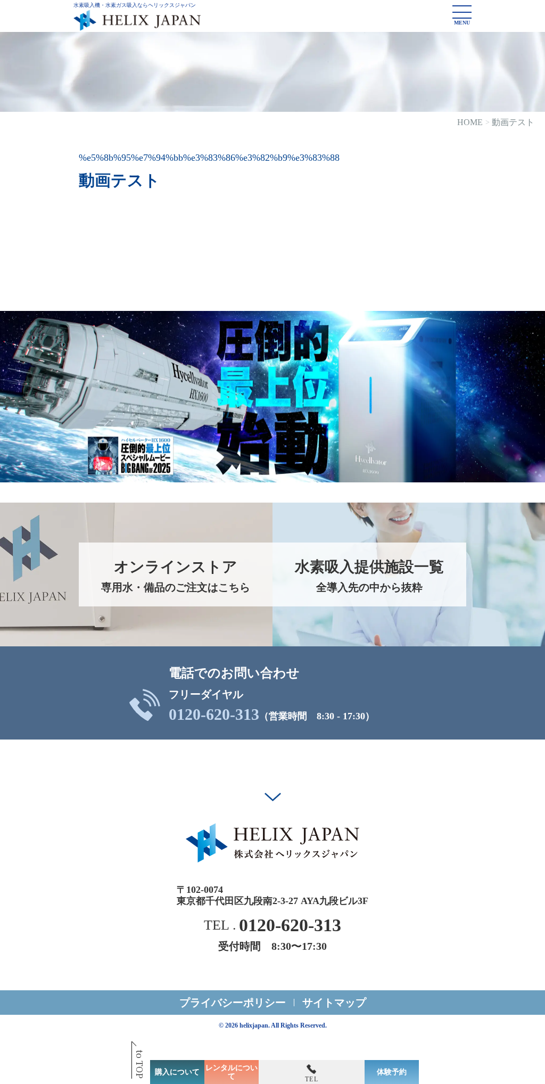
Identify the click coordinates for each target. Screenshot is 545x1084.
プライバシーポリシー (232, 1002)
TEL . (272, 925)
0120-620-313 (214, 714)
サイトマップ (334, 1002)
